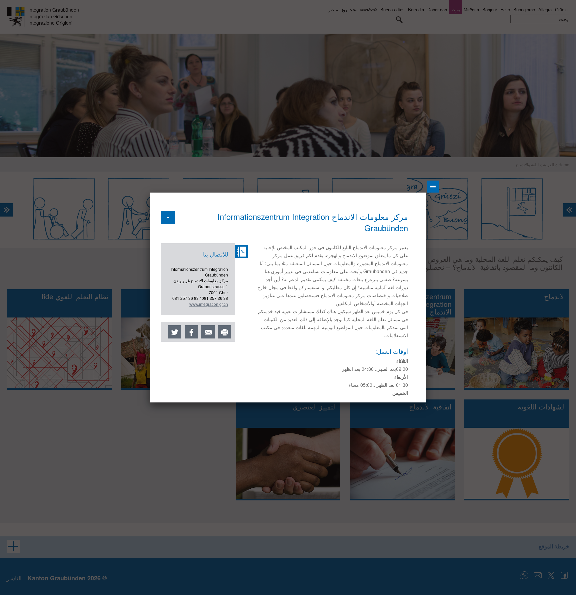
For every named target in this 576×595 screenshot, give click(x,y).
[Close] (433, 187)
